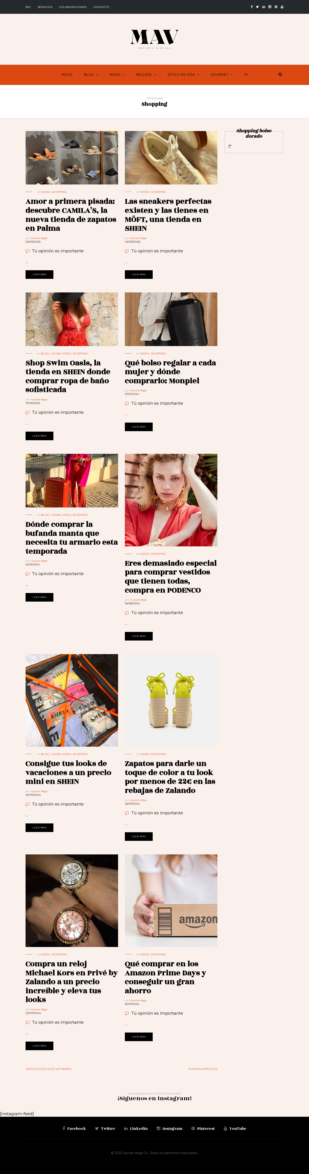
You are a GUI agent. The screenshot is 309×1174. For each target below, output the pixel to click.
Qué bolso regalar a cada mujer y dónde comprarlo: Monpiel (170, 372)
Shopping (59, 192)
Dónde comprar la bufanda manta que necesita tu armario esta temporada (72, 538)
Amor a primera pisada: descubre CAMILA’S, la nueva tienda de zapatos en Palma (71, 215)
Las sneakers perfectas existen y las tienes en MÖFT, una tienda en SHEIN (168, 215)
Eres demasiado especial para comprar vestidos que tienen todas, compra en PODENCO (171, 576)
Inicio (66, 75)
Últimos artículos (202, 1069)
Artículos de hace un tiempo (48, 1069)
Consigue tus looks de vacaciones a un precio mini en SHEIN (68, 772)
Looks (56, 353)
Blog (89, 75)
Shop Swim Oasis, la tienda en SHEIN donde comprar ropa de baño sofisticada (68, 376)
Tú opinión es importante (58, 251)
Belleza (144, 75)
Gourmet (219, 75)
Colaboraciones (72, 7)
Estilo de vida (181, 75)
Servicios (45, 7)
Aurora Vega (39, 238)
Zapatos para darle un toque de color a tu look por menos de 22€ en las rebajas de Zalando (170, 777)
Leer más (39, 274)
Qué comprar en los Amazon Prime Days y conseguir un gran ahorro (165, 977)
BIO (28, 7)
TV (246, 75)
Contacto (101, 7)
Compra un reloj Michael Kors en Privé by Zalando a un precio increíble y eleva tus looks (72, 981)
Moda (114, 75)
